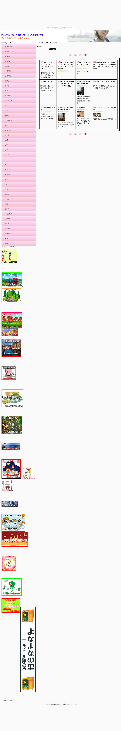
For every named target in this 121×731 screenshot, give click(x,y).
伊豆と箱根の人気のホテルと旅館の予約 (22, 34)
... (52, 77)
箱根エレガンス (85, 107)
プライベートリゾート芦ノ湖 (105, 81)
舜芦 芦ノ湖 (47, 81)
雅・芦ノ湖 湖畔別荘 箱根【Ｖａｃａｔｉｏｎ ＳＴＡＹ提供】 (66, 84)
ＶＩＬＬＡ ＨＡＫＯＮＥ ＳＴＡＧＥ (83, 64)
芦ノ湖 (40, 46)
